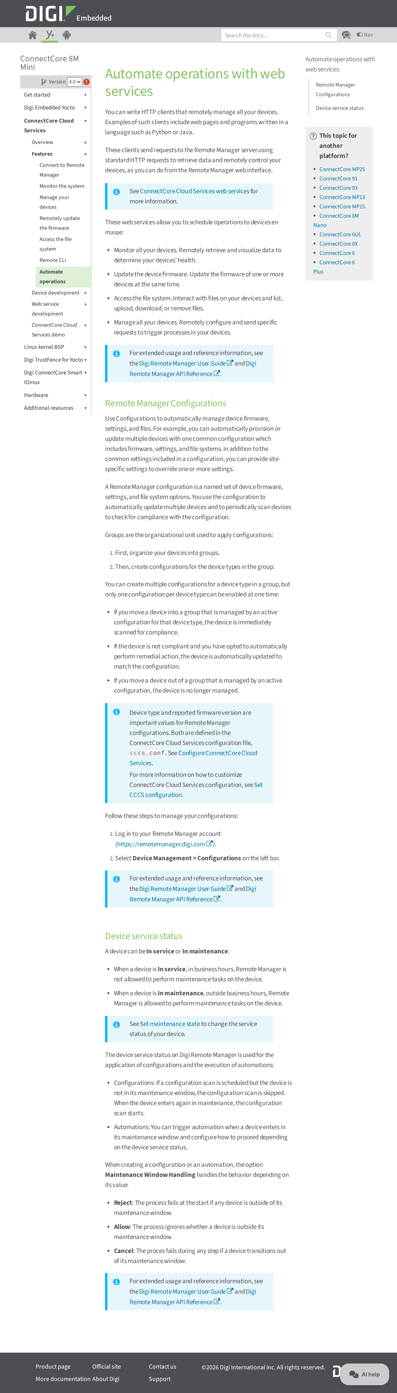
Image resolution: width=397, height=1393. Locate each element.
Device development (55, 293)
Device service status (340, 108)
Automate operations (53, 277)
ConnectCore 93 (338, 188)
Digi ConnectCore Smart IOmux (53, 377)
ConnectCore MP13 (342, 197)
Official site (106, 1366)
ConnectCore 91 (338, 179)
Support (160, 1379)
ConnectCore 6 (337, 253)
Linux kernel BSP (44, 347)
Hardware (36, 395)
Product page (53, 1366)
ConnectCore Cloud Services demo (54, 330)
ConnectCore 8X (338, 244)
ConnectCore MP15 (342, 207)
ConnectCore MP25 (342, 169)
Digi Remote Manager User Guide (182, 363)
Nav (368, 35)
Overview (42, 142)
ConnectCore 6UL (340, 234)
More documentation (63, 1379)
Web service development (47, 309)
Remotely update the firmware (60, 223)
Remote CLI (53, 260)
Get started (37, 95)
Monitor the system (62, 186)
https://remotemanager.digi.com (161, 844)
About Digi (105, 1379)
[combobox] (279, 35)
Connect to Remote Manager (62, 170)
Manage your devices (54, 202)
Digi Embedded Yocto (49, 108)
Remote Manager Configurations (335, 90)
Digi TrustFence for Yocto (53, 360)
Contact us (162, 1366)
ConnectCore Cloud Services (49, 126)
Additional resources (48, 408)
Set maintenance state (170, 1024)
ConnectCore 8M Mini (49, 62)
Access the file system (56, 244)
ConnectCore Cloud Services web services (194, 191)
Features (42, 154)
